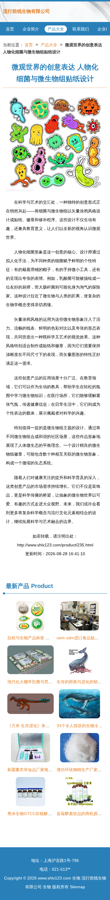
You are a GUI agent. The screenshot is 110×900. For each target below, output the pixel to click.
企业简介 (31, 29)
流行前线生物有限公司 (26, 11)
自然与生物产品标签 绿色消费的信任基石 (44, 637)
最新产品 (17, 586)
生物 (76, 878)
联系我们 (80, 29)
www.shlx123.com (54, 878)
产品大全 (56, 29)
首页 (10, 29)
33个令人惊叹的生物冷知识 (81, 725)
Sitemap (77, 886)
